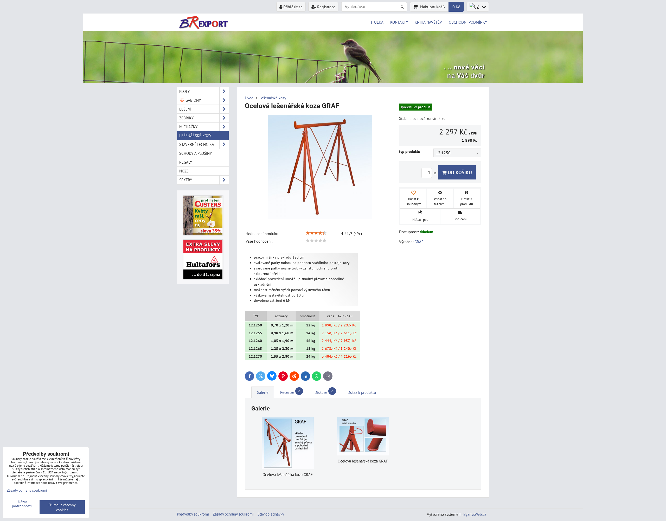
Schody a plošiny (195, 153)
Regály (185, 162)
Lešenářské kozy (195, 135)
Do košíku (459, 172)
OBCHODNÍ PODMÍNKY (468, 22)
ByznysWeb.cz (474, 514)
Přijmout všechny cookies (62, 507)
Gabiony (192, 100)
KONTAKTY (399, 22)
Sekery (185, 179)
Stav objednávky (271, 514)
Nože (184, 170)
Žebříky (186, 117)
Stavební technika (196, 144)
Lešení (185, 109)
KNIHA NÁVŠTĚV (428, 22)
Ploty (184, 91)
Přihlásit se (292, 6)
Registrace (325, 6)
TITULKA (376, 22)
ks (435, 173)
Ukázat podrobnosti (22, 504)
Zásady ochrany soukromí (233, 514)
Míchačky (188, 126)
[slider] (316, 233)
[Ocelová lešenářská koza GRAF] (320, 167)
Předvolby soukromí (193, 514)
